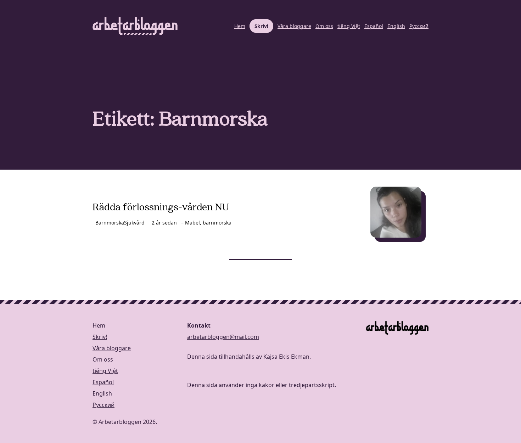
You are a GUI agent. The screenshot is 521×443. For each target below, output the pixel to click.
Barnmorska (109, 222)
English (396, 26)
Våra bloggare (294, 26)
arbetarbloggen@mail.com (223, 337)
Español (373, 26)
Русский (418, 26)
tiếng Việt (348, 26)
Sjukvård (134, 222)
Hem (239, 26)
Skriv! (261, 26)
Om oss (324, 26)
